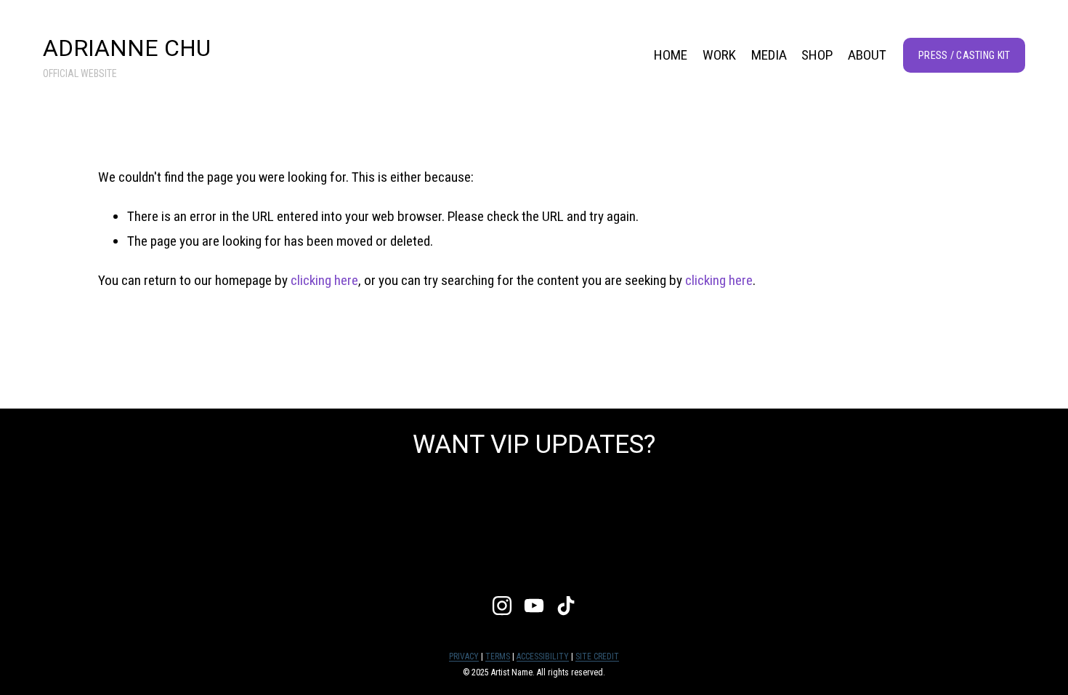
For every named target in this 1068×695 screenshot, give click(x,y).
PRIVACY (464, 656)
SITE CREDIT (597, 656)
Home (670, 55)
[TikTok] (566, 605)
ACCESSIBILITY (543, 656)
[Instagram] (502, 605)
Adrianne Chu (127, 48)
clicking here (324, 280)
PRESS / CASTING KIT (964, 55)
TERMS (497, 656)
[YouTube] (534, 605)
